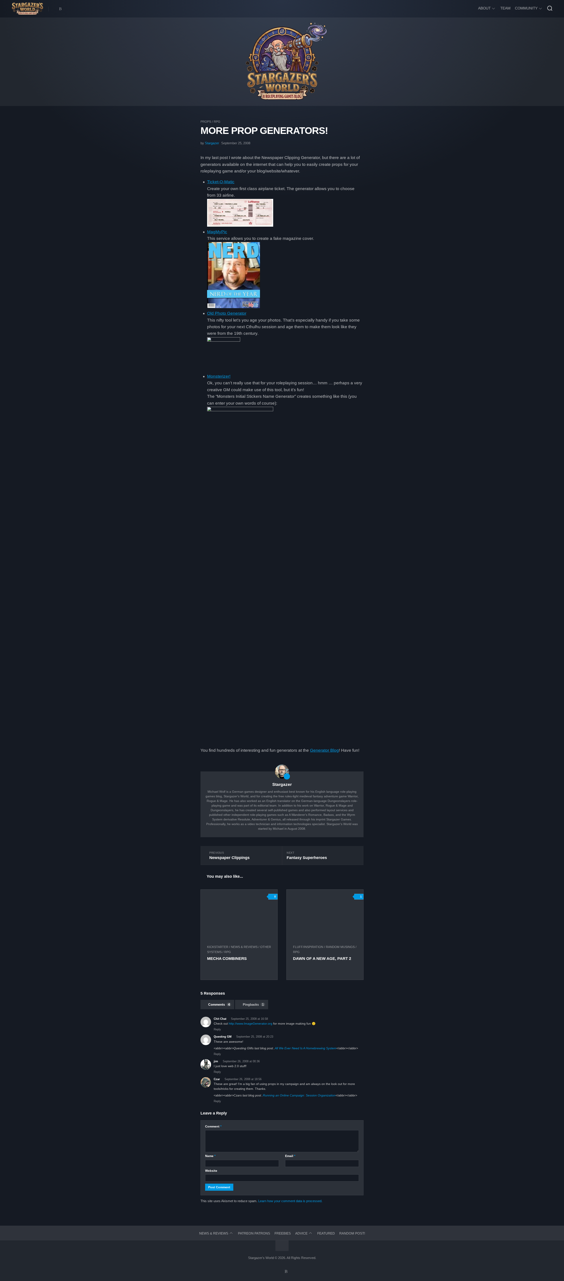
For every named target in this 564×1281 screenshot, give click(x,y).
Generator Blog (324, 750)
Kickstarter (217, 947)
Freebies (283, 1233)
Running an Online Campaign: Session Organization (299, 1095)
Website (211, 1170)
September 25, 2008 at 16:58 (249, 1018)
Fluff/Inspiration (308, 947)
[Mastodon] (55, 9)
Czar (217, 1079)
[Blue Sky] (60, 9)
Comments (219, 1004)
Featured (326, 1233)
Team (505, 8)
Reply (217, 1029)
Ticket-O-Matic (220, 182)
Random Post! (352, 1233)
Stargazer (212, 143)
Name (210, 1156)
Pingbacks (253, 1004)
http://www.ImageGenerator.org (250, 1023)
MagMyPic (217, 232)
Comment (213, 1126)
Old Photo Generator (226, 313)
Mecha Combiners (227, 958)
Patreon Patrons (254, 1233)
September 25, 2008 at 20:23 (254, 1036)
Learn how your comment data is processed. (290, 1201)
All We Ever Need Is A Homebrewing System (305, 1048)
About (484, 8)
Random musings (340, 947)
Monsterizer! (218, 376)
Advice (301, 1233)
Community (526, 8)
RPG (217, 121)
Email (290, 1156)
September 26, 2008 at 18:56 (243, 1079)
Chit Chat (220, 1018)
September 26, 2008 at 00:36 (241, 1061)
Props (205, 121)
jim (216, 1061)
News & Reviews (244, 947)
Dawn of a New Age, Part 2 (322, 958)
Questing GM (223, 1036)
